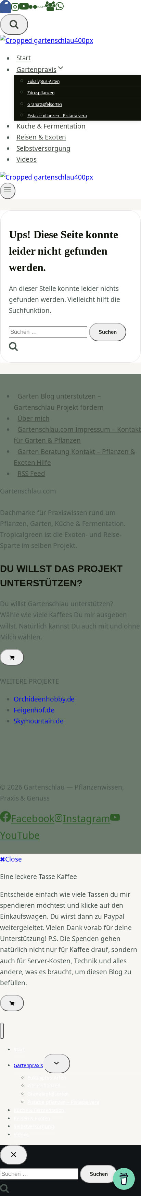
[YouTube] (24, 8)
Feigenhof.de (34, 710)
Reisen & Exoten (41, 137)
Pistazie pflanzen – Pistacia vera (57, 116)
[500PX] (41, 8)
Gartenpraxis (28, 1065)
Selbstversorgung (43, 148)
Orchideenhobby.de (44, 699)
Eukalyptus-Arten (43, 81)
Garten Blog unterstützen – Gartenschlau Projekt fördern (59, 402)
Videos (26, 159)
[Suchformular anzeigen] (14, 24)
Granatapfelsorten (44, 104)
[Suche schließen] (13, 1155)
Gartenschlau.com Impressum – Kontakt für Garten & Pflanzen (77, 435)
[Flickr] (33, 8)
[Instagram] (15, 8)
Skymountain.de (39, 721)
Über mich (33, 418)
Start (23, 58)
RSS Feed (31, 473)
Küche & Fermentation (51, 126)
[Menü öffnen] (7, 191)
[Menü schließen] (2, 1031)
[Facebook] (5, 8)
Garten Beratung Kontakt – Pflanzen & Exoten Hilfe (74, 457)
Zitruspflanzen (40, 93)
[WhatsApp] (59, 8)
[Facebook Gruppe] (50, 8)
